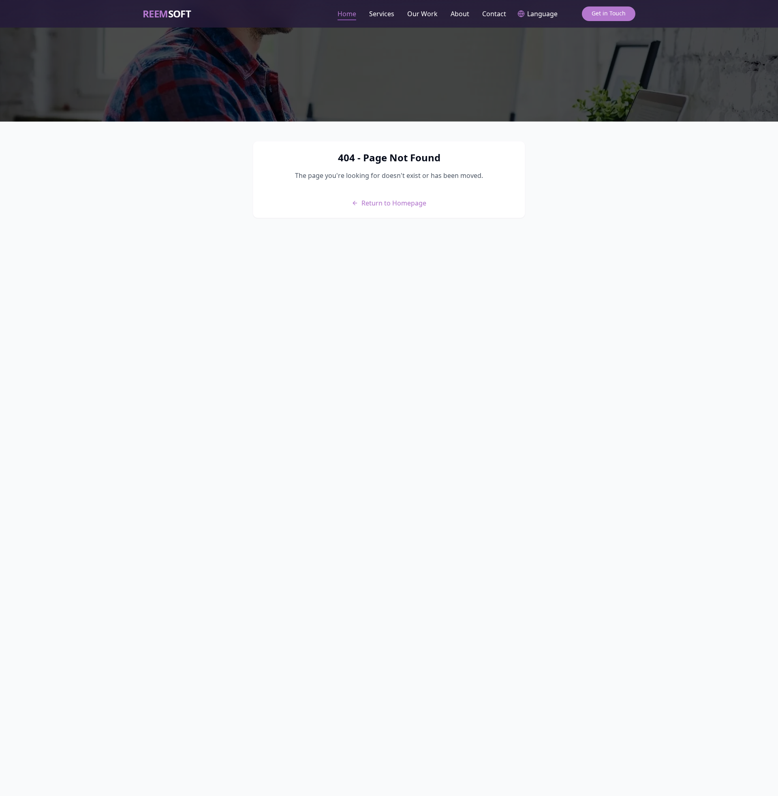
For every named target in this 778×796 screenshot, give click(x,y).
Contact (494, 13)
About (460, 13)
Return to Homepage (393, 203)
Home (347, 13)
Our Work (422, 13)
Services (381, 13)
